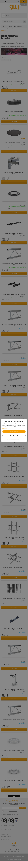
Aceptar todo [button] (14, 431)
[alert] (14, 430)
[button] (14, 439)
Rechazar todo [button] (14, 435)
